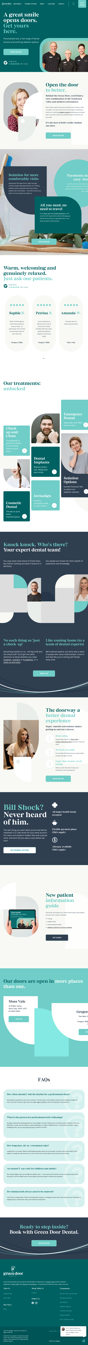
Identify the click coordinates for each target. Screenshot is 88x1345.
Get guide (57, 938)
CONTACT (61, 4)
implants (7, 659)
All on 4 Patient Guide (67, 1319)
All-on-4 (67, 216)
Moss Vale (15, 1284)
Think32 (58, 1341)
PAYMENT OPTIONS (31, 4)
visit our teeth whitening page (26, 1127)
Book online (44, 1243)
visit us (19, 1019)
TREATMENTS (17, 4)
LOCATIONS (51, 4)
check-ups (47, 213)
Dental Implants (65, 1315)
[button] (43, 358)
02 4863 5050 (14, 1011)
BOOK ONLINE (82, 4)
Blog (4, 1309)
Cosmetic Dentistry (66, 1311)
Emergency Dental (66, 1298)
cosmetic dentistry (59, 213)
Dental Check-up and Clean (68, 1294)
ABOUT (42, 4)
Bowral (25, 1284)
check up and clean (11, 662)
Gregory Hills (50, 1282)
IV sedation (28, 659)
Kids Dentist (64, 1302)
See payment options (19, 850)
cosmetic (16, 659)
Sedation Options (65, 1307)
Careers (34, 1293)
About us (44, 673)
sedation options (64, 112)
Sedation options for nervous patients (59, 927)
